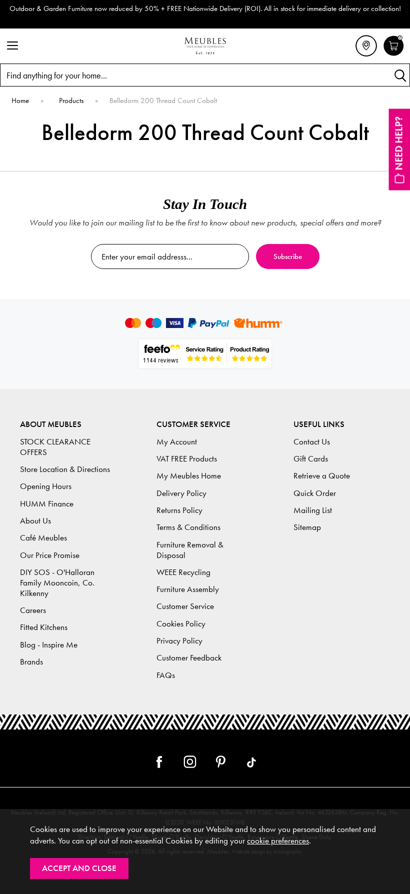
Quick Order (315, 493)
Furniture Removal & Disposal (190, 550)
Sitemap (307, 527)
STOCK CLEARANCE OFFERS (55, 447)
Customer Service (185, 606)
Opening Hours (46, 486)
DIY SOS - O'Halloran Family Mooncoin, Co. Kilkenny (57, 582)
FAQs (165, 675)
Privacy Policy (179, 641)
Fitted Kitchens (44, 627)
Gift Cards (311, 459)
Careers (33, 610)
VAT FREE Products (186, 459)
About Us (35, 521)
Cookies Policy (181, 623)
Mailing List (313, 510)
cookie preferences (278, 841)
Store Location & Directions (65, 469)
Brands (31, 661)
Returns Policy (179, 510)
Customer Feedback (189, 657)
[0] (394, 55)
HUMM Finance (47, 503)
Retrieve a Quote (322, 475)
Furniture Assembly (187, 589)
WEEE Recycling (183, 572)
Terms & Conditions (188, 527)
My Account (176, 441)
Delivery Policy (181, 493)
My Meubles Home (188, 475)
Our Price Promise (50, 555)
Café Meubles (43, 537)
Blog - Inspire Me (49, 645)
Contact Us (312, 441)
